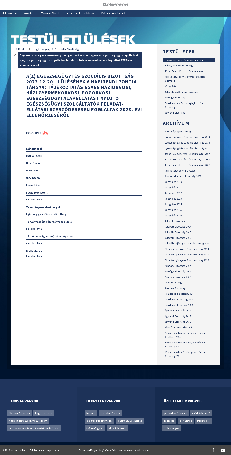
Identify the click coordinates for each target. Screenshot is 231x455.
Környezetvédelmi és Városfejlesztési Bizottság (185, 78)
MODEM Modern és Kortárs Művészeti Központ (34, 428)
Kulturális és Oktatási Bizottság (182, 92)
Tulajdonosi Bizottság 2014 (179, 293)
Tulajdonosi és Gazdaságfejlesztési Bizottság (184, 105)
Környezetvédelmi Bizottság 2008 (183, 176)
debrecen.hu (9, 13)
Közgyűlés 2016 (173, 215)
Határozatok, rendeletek (80, 13)
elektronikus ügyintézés (99, 420)
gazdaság (169, 420)
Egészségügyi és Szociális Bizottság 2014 (187, 137)
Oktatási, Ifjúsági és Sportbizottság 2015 (187, 254)
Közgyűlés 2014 (173, 204)
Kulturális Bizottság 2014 (178, 226)
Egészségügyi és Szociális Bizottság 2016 (187, 148)
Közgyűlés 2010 (173, 181)
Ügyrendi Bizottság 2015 (178, 316)
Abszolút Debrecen (19, 413)
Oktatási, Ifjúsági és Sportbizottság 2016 (187, 260)
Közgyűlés (170, 86)
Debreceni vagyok (103, 401)
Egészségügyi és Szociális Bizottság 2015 (187, 142)
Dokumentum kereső (113, 13)
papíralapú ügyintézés (130, 420)
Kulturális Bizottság (175, 221)
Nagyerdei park (43, 413)
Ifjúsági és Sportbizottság (179, 65)
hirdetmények (171, 428)
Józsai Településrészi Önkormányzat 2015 (187, 159)
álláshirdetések (117, 428)
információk (203, 420)
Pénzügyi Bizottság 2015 (178, 271)
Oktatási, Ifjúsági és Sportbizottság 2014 (187, 249)
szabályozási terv (110, 413)
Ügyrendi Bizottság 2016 (178, 321)
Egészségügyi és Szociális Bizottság (184, 60)
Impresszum (53, 450)
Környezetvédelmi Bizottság (180, 170)
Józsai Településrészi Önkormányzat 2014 (187, 153)
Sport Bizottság (173, 282)
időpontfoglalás (95, 428)
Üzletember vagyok (183, 401)
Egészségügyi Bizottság (178, 131)
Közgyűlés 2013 (173, 198)
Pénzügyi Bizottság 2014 (178, 265)
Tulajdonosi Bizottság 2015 (179, 299)
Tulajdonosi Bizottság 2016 (179, 305)
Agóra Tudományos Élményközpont (28, 420)
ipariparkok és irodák (175, 413)
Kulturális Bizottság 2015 (178, 232)
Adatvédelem (37, 450)
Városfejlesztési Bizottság (179, 327)
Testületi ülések (50, 13)
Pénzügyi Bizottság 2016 (178, 277)
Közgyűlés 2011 (173, 187)
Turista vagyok (23, 401)
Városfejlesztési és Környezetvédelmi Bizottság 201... (185, 335)
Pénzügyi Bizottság (175, 97)
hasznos (90, 413)
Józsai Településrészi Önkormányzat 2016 (187, 165)
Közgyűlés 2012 (173, 193)
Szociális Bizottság (175, 288)
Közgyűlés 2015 (173, 209)
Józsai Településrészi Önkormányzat (184, 71)
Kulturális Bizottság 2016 (178, 237)
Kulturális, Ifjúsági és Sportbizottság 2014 (187, 243)
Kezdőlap (29, 13)
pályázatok (186, 420)
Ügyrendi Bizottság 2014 (178, 310)
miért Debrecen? (201, 413)
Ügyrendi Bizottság (175, 112)
